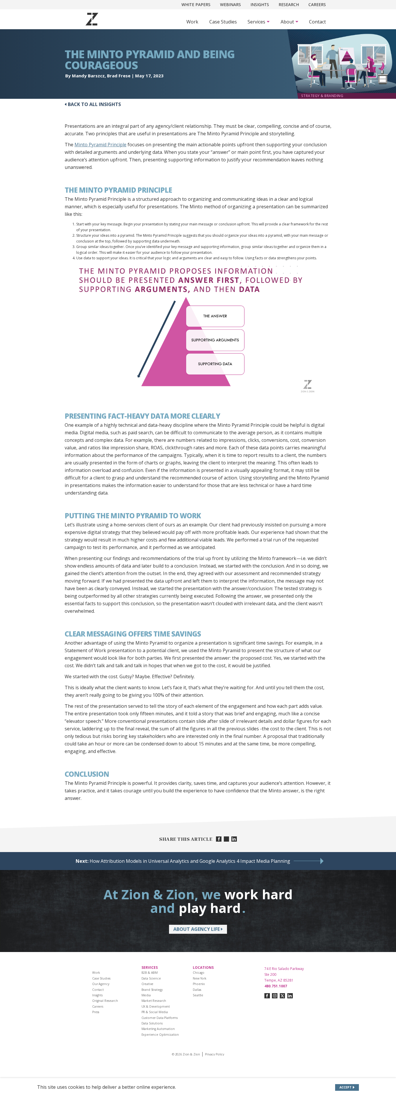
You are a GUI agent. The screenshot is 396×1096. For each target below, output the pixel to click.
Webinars (230, 4)
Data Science (151, 978)
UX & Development (155, 1006)
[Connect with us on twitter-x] (282, 996)
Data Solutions (152, 1023)
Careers (317, 4)
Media (146, 995)
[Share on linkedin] (234, 839)
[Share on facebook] (218, 839)
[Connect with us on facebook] (267, 996)
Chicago (198, 973)
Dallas (197, 990)
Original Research (105, 1001)
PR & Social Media (154, 1012)
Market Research (153, 1001)
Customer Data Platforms (159, 1018)
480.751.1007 (275, 986)
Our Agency (100, 984)
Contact (317, 22)
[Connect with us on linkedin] (290, 996)
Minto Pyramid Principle (100, 144)
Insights (259, 4)
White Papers (195, 4)
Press (95, 1012)
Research (289, 4)
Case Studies (223, 22)
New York (199, 978)
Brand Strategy (152, 990)
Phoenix (199, 984)
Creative (147, 984)
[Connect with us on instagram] (274, 996)
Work (192, 22)
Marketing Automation (158, 1029)
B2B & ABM (149, 973)
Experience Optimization (160, 1035)
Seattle (198, 995)
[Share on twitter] (226, 839)
